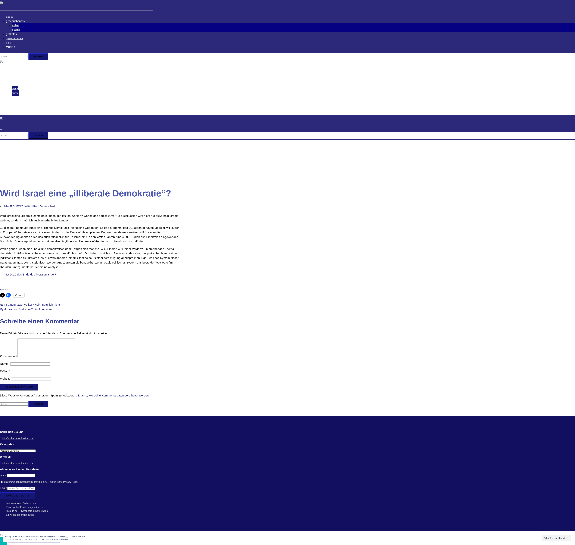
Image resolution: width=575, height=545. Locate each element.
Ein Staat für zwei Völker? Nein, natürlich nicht (30, 304)
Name (5, 363)
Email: (3, 488)
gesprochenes (14, 38)
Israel (52, 206)
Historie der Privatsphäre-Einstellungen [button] (27, 511)
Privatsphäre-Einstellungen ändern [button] (24, 507)
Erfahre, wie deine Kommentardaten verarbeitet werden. (113, 395)
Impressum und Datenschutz (21, 503)
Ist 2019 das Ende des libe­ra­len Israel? (31, 274)
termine (10, 47)
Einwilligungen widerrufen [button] (20, 515)
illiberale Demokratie (40, 206)
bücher (16, 29)
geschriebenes (15, 21)
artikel (15, 25)
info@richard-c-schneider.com (18, 438)
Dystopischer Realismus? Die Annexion (25, 309)
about (9, 16)
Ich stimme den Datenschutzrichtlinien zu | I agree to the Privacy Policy (40, 482)
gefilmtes (11, 34)
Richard (7, 206)
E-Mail (5, 371)
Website (5, 378)
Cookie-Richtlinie (61, 539)
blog (8, 42)
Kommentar (8, 356)
